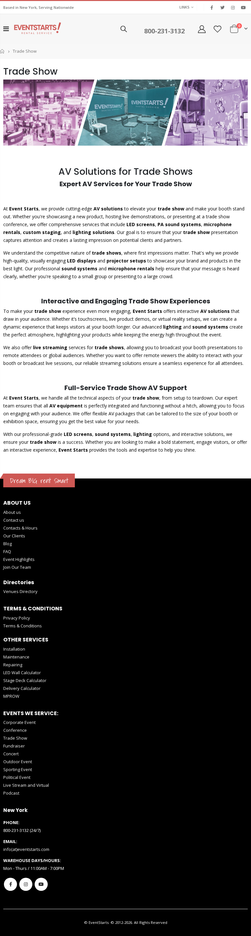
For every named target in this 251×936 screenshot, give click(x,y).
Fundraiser (14, 746)
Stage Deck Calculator (24, 680)
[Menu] (6, 28)
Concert (11, 754)
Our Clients (14, 536)
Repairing (12, 665)
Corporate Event (19, 722)
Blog (7, 544)
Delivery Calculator (22, 688)
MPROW (11, 696)
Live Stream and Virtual (26, 785)
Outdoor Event (17, 762)
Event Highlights (19, 559)
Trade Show (15, 738)
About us (12, 512)
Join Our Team (17, 567)
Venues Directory (20, 591)
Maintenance (16, 657)
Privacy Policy (16, 618)
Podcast (11, 793)
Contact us (13, 520)
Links (184, 7)
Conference (15, 730)
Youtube (41, 884)
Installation (14, 649)
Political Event (16, 777)
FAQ (7, 551)
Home (2, 51)
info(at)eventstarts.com (26, 849)
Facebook (10, 884)
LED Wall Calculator (22, 672)
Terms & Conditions (22, 626)
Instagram (25, 884)
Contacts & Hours (20, 528)
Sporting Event (17, 769)
